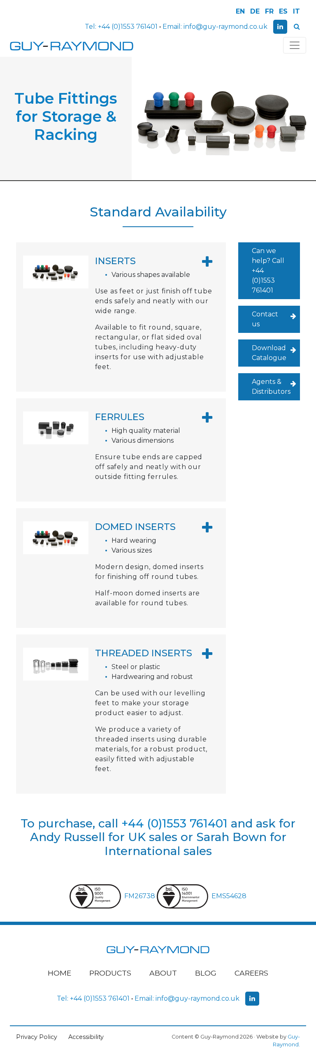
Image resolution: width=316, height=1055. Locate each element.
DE (255, 11)
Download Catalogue (269, 353)
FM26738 (140, 896)
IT (296, 11)
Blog (205, 973)
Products (110, 973)
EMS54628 (228, 896)
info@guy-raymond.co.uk (225, 26)
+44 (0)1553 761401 (128, 26)
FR (269, 11)
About (163, 973)
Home (59, 973)
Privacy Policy (36, 1037)
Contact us (265, 319)
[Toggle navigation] (294, 45)
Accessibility (86, 1037)
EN (240, 11)
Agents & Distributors (271, 386)
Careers (251, 973)
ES (283, 11)
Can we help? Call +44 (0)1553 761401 (268, 270)
